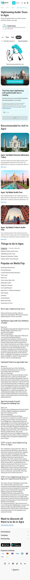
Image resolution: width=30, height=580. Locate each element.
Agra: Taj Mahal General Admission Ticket (15, 156)
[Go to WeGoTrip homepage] (4, 2)
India (7, 7)
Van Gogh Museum (6, 288)
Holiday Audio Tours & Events (9, 259)
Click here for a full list (7, 525)
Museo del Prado (6, 300)
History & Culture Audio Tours (9, 251)
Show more (3, 167)
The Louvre (4, 275)
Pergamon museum (6, 285)
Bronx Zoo (4, 278)
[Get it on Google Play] (16, 545)
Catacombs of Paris (6, 303)
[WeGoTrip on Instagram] (5, 563)
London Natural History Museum (10, 272)
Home (2, 7)
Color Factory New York (7, 280)
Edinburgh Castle (6, 283)
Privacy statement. (6, 108)
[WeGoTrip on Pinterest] (13, 563)
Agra (13, 7)
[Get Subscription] (14, 3)
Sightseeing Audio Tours (22, 7)
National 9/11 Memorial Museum (10, 290)
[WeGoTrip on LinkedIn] (25, 563)
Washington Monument (8, 267)
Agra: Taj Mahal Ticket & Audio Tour (13, 228)
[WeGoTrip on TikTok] (17, 563)
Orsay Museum (5, 298)
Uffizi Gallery (4, 293)
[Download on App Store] (5, 545)
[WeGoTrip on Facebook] (9, 563)
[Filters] (2, 37)
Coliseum (3, 295)
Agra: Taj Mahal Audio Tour (11, 192)
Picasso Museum (6, 270)
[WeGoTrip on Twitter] (21, 563)
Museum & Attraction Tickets (9, 256)
